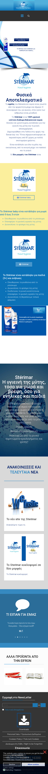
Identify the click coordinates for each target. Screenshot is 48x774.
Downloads (24, 729)
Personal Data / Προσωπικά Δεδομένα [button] (18, 760)
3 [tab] (20, 638)
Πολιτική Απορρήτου (14, 710)
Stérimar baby (25, 197)
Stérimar (25, 264)
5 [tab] (24, 638)
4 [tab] (22, 638)
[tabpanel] (21, 627)
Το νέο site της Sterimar (21, 519)
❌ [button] (45, 752)
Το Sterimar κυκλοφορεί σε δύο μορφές (23, 566)
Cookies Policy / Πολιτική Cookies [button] (16, 757)
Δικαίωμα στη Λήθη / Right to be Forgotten (24, 744)
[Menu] (22, 16)
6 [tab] (27, 638)
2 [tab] (17, 638)
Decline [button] (12, 764)
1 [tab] (15, 638)
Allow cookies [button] (33, 764)
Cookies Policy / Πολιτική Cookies (24, 739)
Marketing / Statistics (13, 770)
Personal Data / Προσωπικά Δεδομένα (24, 734)
